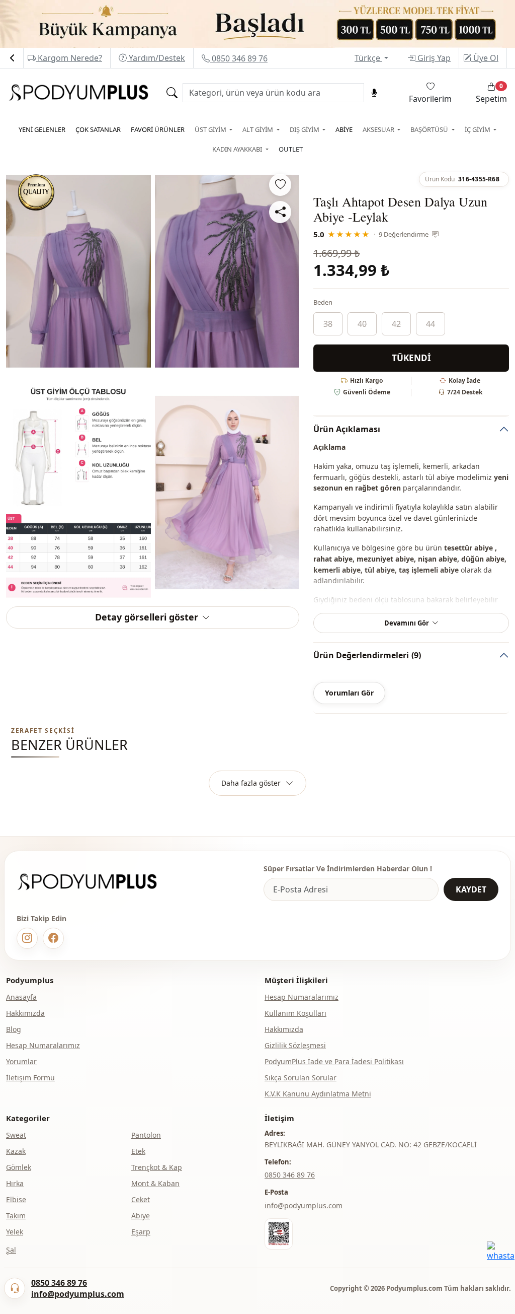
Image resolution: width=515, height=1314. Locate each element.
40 (362, 323)
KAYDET (471, 889)
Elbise (16, 1199)
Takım (16, 1215)
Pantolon (146, 1135)
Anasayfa (21, 997)
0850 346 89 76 (239, 58)
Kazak (16, 1151)
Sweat (16, 1135)
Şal (11, 1250)
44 (430, 323)
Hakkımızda (25, 1013)
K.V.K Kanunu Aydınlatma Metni (318, 1093)
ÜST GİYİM (211, 129)
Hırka (15, 1183)
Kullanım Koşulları (295, 1013)
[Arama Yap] (172, 92)
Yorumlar (21, 1061)
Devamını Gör (406, 623)
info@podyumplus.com (303, 1205)
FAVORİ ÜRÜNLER (158, 129)
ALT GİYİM (258, 129)
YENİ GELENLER (42, 129)
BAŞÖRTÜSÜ (430, 129)
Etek (138, 1151)
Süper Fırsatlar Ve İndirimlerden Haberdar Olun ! (348, 868)
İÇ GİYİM (478, 129)
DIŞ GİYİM (305, 129)
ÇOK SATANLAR (98, 129)
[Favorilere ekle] (280, 185)
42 (396, 323)
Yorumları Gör (349, 693)
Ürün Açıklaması (346, 429)
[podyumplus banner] (257, 23)
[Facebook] (53, 938)
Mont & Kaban (155, 1183)
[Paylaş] (280, 212)
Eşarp (140, 1231)
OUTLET (291, 149)
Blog (13, 1029)
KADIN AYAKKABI (238, 149)
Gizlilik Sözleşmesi (295, 1045)
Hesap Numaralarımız (43, 1045)
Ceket (140, 1199)
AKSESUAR (379, 129)
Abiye (140, 1215)
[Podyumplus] (97, 881)
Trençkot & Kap (156, 1167)
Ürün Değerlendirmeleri (367, 655)
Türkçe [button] (368, 57)
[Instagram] (27, 938)
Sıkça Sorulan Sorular (300, 1077)
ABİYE (344, 129)
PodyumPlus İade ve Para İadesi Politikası (334, 1061)
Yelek (14, 1231)
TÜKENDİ (411, 358)
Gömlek (18, 1167)
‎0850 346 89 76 (290, 1175)
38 (327, 323)
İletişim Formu (30, 1077)
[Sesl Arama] (374, 92)
